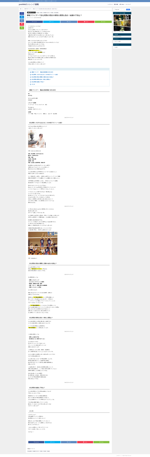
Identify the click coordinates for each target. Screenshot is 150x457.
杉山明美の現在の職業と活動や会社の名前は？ (42, 77)
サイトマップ (128, 4)
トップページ (110, 4)
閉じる (35, 69)
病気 (52, 12)
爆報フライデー (47, 12)
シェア (22, 14)
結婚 (38, 12)
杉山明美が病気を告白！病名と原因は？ (40, 79)
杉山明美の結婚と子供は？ (37, 81)
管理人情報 (116, 4)
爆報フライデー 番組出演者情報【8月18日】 (42, 72)
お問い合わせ (121, 4)
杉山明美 (56, 12)
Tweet (22, 17)
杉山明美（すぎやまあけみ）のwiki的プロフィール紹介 (44, 74)
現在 (41, 12)
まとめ (32, 84)
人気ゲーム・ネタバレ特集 (119, 31)
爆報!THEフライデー (31, 12)
